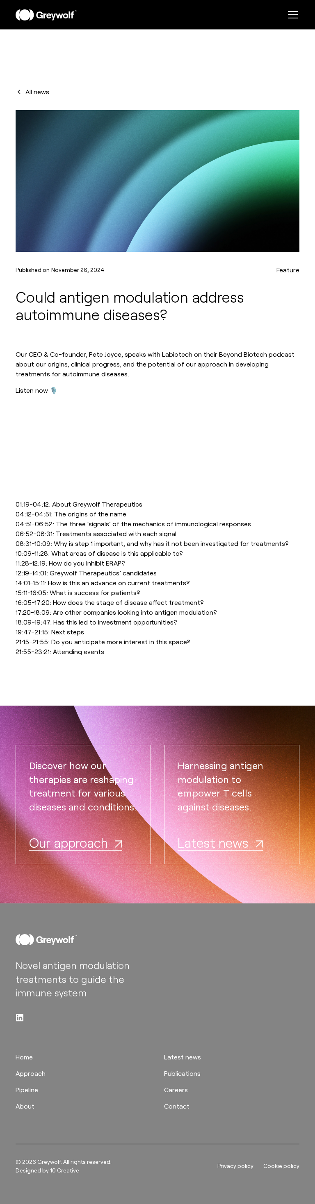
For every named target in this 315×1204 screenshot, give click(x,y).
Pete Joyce (105, 354)
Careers (176, 1089)
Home (24, 1057)
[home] (46, 15)
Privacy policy (235, 1165)
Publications (182, 1073)
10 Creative (64, 1170)
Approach (31, 1073)
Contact (176, 1106)
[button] (291, 15)
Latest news (182, 1057)
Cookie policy (281, 1165)
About (25, 1106)
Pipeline (27, 1089)
